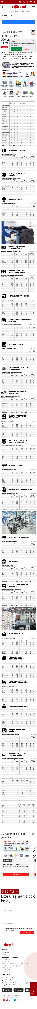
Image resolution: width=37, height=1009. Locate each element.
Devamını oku (15, 874)
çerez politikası (23, 928)
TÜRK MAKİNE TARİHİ (7, 968)
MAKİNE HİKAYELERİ (7, 960)
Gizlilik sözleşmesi (11, 928)
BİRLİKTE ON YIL (6, 970)
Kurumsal (5, 950)
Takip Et (18, 22)
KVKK (4, 997)
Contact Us (6, 974)
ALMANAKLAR (5, 962)
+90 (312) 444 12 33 (9, 980)
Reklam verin (5, 953)
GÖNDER (27, 933)
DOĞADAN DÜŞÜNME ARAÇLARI (10, 966)
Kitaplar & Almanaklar (10, 957)
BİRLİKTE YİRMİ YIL (7, 972)
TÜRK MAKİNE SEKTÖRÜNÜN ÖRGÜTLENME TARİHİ (15, 964)
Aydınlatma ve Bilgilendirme (12, 997)
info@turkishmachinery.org (11, 977)
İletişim (4, 955)
